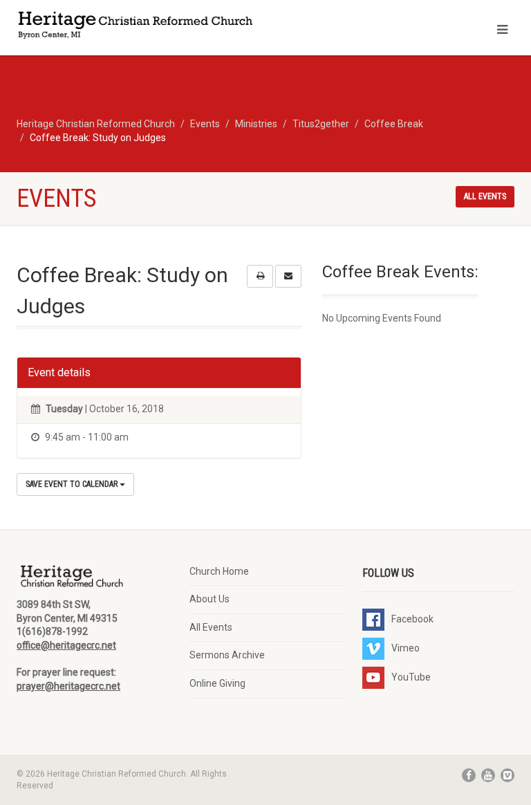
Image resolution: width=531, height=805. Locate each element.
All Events (210, 627)
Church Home (219, 571)
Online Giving (217, 683)
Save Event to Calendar (73, 484)
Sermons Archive (227, 654)
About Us (209, 598)
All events (485, 196)
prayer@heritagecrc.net (68, 686)
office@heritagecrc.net (66, 645)
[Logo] (136, 26)
